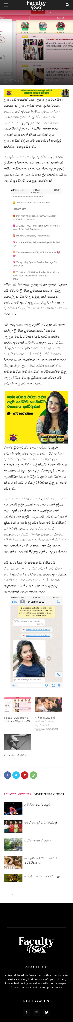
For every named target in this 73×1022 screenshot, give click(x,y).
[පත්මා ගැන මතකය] (13, 844)
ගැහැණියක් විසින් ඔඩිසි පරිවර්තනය (40, 860)
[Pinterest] (24, 775)
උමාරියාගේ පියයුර (37, 804)
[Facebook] (7, 775)
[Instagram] (36, 1012)
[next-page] (12, 894)
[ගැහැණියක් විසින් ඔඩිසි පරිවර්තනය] (13, 862)
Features (8, 73)
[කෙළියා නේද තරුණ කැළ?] (13, 878)
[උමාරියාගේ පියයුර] (13, 808)
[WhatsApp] (33, 775)
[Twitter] (16, 775)
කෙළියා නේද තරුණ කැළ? (43, 876)
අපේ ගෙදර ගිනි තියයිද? (41, 822)
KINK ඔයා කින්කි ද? (16, 755)
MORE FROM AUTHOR (49, 794)
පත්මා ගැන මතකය (37, 840)
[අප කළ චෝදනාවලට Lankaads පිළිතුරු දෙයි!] (17, 704)
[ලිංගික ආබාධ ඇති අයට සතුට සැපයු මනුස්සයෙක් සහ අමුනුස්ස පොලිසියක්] (48, 704)
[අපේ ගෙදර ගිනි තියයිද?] (13, 826)
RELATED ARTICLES (17, 794)
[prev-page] (6, 894)
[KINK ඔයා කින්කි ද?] (17, 742)
